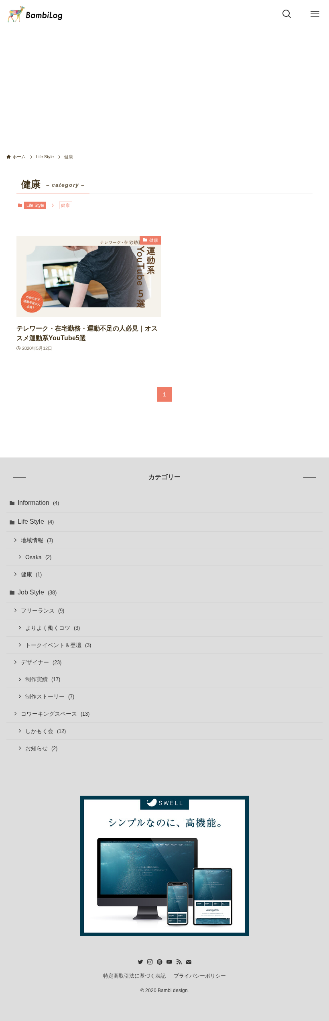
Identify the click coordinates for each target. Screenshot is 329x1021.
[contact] (188, 962)
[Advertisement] (164, 88)
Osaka (38, 557)
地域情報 (37, 540)
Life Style (35, 205)
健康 (31, 574)
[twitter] (140, 962)
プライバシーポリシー (200, 976)
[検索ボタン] (287, 14)
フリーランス (42, 610)
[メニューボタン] (315, 14)
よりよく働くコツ (52, 628)
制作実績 (42, 679)
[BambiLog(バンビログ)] (34, 14)
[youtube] (169, 962)
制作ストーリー (49, 696)
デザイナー (41, 662)
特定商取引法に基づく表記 (134, 976)
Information (38, 502)
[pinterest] (159, 962)
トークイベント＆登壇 (58, 645)
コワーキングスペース (55, 714)
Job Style (37, 592)
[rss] (179, 962)
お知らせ (41, 748)
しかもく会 (45, 731)
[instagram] (150, 962)
